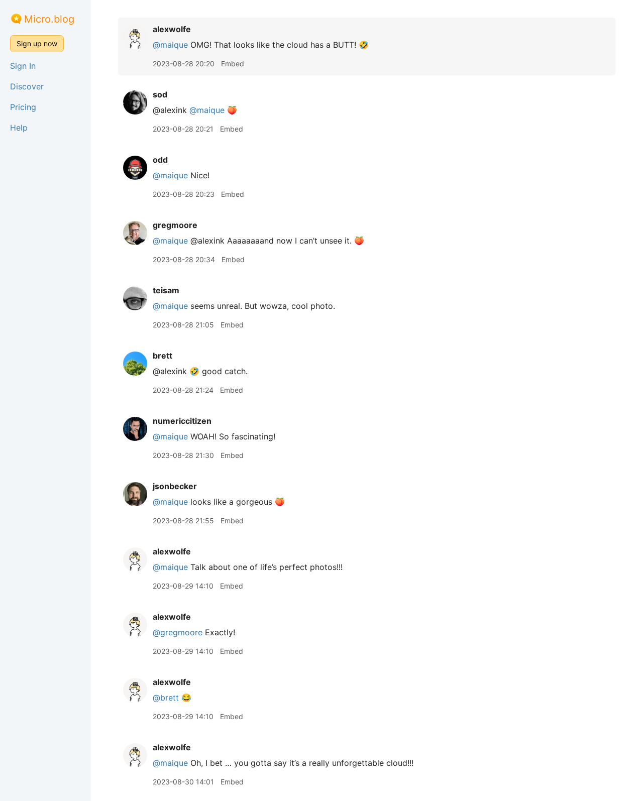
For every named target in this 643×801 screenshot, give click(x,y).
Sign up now (37, 43)
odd (160, 160)
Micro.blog (49, 19)
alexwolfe (172, 29)
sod (160, 94)
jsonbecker (175, 486)
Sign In (23, 66)
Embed (232, 63)
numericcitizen (182, 421)
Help (19, 128)
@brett (166, 698)
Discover (27, 86)
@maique (170, 45)
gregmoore (175, 225)
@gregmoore (177, 632)
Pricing (23, 107)
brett (162, 356)
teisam (166, 290)
